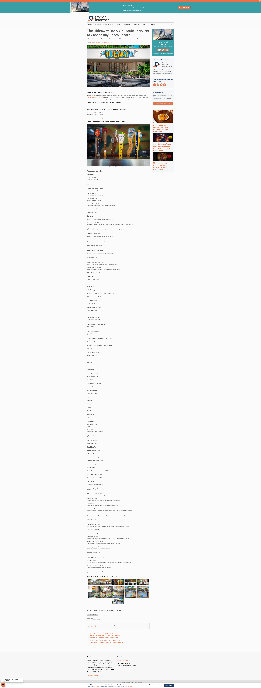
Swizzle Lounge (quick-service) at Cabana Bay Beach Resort (105, 640)
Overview (92, 42)
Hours (102, 42)
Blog (118, 24)
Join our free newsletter (163, 103)
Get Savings (184, 7)
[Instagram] (158, 84)
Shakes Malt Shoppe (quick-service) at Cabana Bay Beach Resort (106, 639)
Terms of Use (89, 675)
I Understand (168, 685)
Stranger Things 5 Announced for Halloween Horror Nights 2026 (160, 166)
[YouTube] (164, 84)
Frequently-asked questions (124, 660)
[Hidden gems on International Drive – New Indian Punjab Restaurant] (163, 122)
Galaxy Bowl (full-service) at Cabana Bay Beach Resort (104, 637)
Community (128, 24)
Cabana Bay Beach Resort (94, 105)
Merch (153, 24)
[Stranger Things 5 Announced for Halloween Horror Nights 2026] (163, 159)
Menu (105, 42)
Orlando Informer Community (98, 626)
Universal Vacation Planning (103, 24)
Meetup (136, 24)
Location (98, 42)
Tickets (144, 24)
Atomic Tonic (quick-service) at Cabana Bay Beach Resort (104, 633)
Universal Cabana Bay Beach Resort (95, 97)
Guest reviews (111, 42)
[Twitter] (161, 84)
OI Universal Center (92, 632)
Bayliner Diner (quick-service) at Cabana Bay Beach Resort (105, 635)
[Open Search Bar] (172, 24)
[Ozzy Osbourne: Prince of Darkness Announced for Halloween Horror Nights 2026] (163, 141)
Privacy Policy (95, 675)
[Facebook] (154, 84)
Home (90, 24)
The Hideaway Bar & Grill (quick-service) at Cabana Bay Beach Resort (107, 642)
